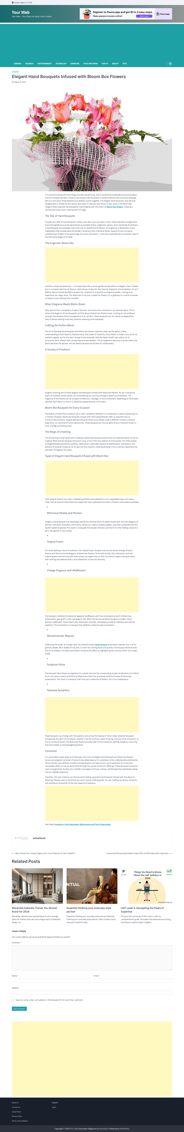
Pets (125, 63)
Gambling (75, 63)
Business (29, 63)
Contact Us (16, 1107)
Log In (54, 1107)
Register (55, 1102)
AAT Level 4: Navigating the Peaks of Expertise (142, 910)
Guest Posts (16, 1111)
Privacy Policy (17, 1116)
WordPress (124, 1128)
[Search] (170, 64)
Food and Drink (90, 63)
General (17, 63)
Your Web (21, 12)
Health (105, 63)
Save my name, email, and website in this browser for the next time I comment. (49, 999)
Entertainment (45, 63)
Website (15, 987)
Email (97, 975)
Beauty (115, 63)
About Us (15, 1102)
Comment (17, 942)
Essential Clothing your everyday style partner (89, 910)
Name (15, 975)
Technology (61, 63)
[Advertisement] (92, 41)
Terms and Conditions (20, 1120)
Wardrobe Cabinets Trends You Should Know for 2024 (34, 910)
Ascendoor (103, 1128)
